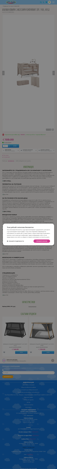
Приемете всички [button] (41, 241)
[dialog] (28, 234)
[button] (15, 241)
